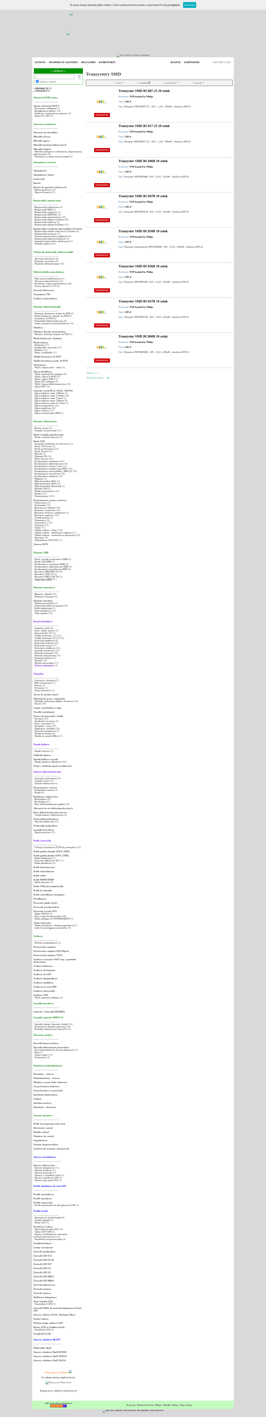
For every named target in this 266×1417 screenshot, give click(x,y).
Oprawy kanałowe (43, 1170)
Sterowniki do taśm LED (46, 1229)
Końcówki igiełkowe (44, 640)
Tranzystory (40, 522)
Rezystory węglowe (43, 515)
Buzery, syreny (41, 428)
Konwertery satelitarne (45, 108)
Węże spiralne (41, 613)
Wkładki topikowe (43, 243)
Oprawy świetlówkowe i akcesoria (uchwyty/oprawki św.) (50, 1235)
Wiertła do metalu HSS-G (46, 736)
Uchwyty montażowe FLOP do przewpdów (55, 847)
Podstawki (39, 345)
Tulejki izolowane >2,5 (45, 635)
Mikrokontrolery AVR (45, 483)
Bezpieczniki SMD (43, 209)
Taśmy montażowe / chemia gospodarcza (54, 925)
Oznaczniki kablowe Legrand (48, 605)
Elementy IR (40, 456)
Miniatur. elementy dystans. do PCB (51, 334)
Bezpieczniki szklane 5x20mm (49, 219)
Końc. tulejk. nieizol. (44, 630)
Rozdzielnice (40, 801)
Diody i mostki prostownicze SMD (51, 559)
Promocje (130, 1405)
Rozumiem (189, 5)
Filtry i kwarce (41, 458)
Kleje (36, 1052)
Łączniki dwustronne (44, 650)
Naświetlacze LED (43, 1304)
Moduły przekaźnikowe (45, 942)
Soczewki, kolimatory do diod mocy (52, 444)
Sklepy (158, 1405)
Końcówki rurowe (43, 645)
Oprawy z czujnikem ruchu (47, 1175)
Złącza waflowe (41, 410)
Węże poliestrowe (42, 610)
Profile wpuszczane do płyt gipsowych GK (54, 1205)
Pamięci (38, 493)
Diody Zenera (41, 451)
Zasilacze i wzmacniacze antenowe (51, 113)
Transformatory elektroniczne (48, 815)
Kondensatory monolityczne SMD (50, 569)
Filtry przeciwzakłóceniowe (47, 278)
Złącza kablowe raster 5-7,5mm (49, 403)
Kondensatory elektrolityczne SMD (51, 566)
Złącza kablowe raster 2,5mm (48, 398)
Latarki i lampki (42, 1220)
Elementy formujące (44, 596)
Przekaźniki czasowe (44, 790)
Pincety (38, 685)
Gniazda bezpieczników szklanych (51, 236)
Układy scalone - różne (45, 530)
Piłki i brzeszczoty (43, 683)
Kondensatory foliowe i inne (48, 466)
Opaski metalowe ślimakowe (48, 761)
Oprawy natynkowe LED (46, 1177)
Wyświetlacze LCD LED (46, 540)
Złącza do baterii (42, 192)
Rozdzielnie (40, 799)
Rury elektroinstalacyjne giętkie (49, 804)
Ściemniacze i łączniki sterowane (50, 1026)
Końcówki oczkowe (44, 643)
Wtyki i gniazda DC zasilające (49, 374)
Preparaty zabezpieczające (46, 263)
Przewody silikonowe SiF (46, 860)
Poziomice (39, 688)
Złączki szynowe (42, 832)
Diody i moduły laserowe (46, 437)
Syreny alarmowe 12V (45, 286)
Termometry (40, 1057)
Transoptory (40, 520)
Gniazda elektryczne (44, 783)
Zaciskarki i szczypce (44, 721)
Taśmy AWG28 (41, 913)
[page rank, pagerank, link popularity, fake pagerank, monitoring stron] (133, 1410)
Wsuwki (38, 660)
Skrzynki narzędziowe (45, 731)
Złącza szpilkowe (43, 408)
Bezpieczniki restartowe (45, 212)
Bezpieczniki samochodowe (47, 217)
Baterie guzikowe (42, 189)
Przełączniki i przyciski (45, 347)
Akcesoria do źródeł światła (47, 1217)
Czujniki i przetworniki (45, 430)
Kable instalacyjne (43, 858)
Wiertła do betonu (43, 733)
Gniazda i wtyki (42, 628)
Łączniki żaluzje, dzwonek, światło (51, 1024)
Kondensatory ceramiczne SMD (49, 564)
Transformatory (42, 517)
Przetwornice (40, 502)
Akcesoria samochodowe (46, 281)
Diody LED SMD (42, 561)
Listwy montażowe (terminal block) (51, 323)
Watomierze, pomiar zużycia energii (51, 156)
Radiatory (39, 350)
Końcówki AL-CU (43, 633)
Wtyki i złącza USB (43, 379)
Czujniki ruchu (41, 781)
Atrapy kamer (41, 1055)
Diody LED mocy (43, 446)
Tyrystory (39, 525)
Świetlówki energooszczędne (48, 1239)
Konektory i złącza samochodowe (50, 283)
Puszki (37, 792)
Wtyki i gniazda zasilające (46, 997)
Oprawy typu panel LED (46, 1180)
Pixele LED (40, 1222)
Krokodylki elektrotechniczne (48, 321)
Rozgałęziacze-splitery (45, 111)
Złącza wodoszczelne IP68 (47, 413)
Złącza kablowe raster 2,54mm (49, 395)
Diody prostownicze (44, 448)
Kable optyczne (41, 882)
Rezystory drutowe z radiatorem (50, 512)
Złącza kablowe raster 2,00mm (49, 393)
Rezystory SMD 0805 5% (46, 571)
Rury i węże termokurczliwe (48, 916)
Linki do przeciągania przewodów (50, 928)
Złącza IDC (39, 386)
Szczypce (38, 718)
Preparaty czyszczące (44, 261)
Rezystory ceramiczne (44, 510)
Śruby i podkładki (43, 352)
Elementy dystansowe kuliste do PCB (52, 313)
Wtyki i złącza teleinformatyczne (50, 384)
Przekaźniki (40, 505)
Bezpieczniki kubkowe (45, 222)
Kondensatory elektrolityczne (48, 463)
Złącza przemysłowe (44, 405)
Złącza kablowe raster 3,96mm (49, 400)
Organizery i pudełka (44, 728)
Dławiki (38, 453)
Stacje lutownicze (42, 690)
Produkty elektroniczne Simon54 (50, 1029)
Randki (167, 1405)
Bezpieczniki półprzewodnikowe (50, 238)
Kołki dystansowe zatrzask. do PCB (51, 316)
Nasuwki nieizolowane (45, 655)
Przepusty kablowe (43, 658)
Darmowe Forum (145, 1405)
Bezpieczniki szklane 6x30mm (49, 224)
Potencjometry (41, 496)
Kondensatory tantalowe (46, 476)
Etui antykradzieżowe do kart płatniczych (54, 1050)
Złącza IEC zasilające (44, 381)
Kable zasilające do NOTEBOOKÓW (52, 918)
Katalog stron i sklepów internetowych (58, 1390)
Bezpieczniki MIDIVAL (45, 214)
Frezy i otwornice (43, 723)
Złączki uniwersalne (44, 663)
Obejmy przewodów (44, 603)
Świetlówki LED (42, 1329)
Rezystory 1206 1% (43, 574)
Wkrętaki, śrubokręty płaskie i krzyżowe (53, 701)
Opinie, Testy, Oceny (182, 1405)
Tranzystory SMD (43, 579)
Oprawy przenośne (43, 1172)
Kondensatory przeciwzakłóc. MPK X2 (53, 471)
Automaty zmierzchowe (45, 778)
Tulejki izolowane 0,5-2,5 (46, 638)
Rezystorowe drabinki (44, 507)
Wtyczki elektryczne (44, 821)
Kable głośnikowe (43, 863)
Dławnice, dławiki (43, 594)
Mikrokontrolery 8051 (45, 481)
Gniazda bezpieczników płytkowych (51, 241)
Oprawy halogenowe (44, 1167)
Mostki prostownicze (44, 491)
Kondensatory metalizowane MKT (51, 468)
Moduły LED (40, 488)
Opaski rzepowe (42, 751)
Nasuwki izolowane (43, 653)
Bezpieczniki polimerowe (46, 207)
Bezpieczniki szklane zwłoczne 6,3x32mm (54, 231)
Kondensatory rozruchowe (47, 473)
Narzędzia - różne (43, 726)
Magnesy (38, 478)
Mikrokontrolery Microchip (47, 486)
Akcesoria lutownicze (44, 258)
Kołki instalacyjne (43, 608)
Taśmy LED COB (42, 1231)
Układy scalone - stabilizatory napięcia (52, 532)
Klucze (37, 703)
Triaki (37, 527)
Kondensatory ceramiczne (46, 461)
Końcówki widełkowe (44, 648)
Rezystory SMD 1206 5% (46, 576)
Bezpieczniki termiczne (45, 233)
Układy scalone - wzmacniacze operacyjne (54, 535)
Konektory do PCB (43, 318)
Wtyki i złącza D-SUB (44, 376)
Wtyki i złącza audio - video (48, 367)
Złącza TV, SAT (42, 116)
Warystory (39, 537)
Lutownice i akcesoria (45, 680)
